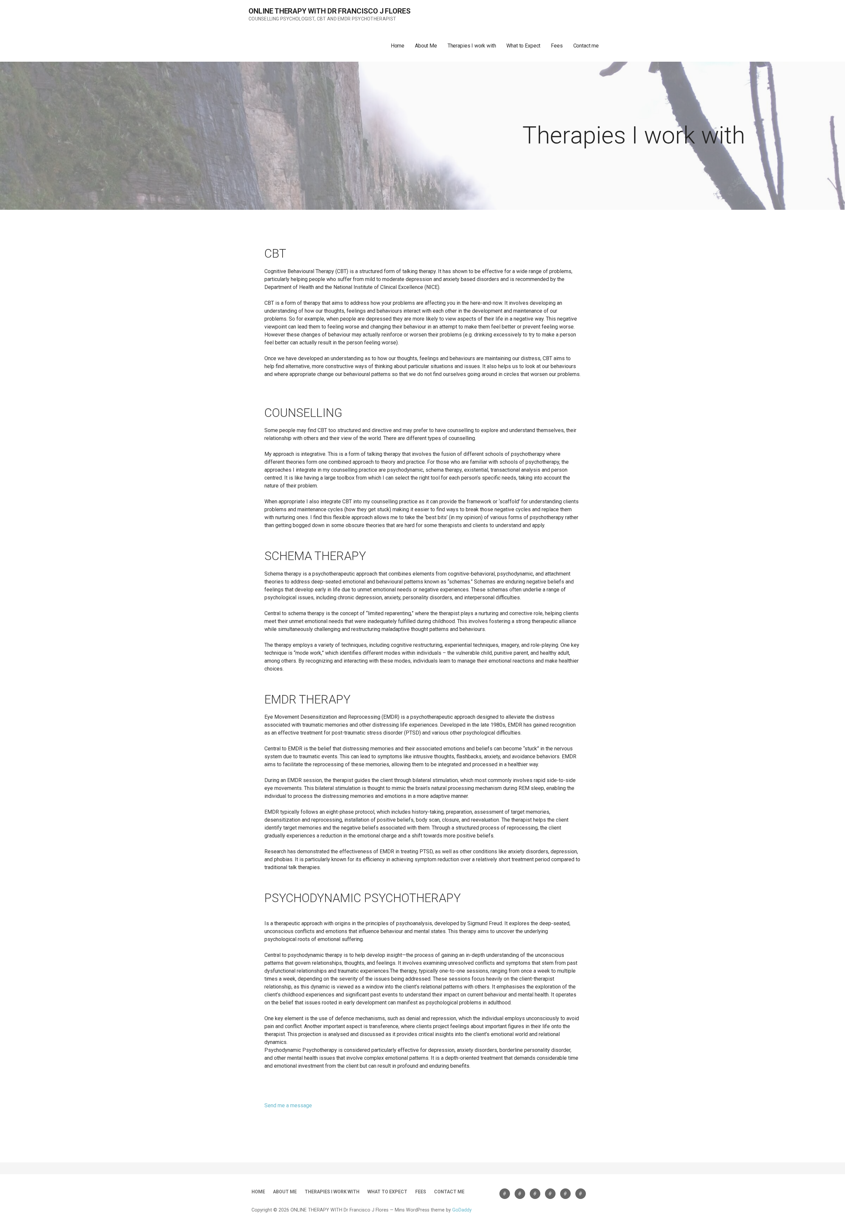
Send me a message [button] (288, 1105)
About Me (426, 46)
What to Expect (523, 46)
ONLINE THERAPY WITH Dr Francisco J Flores (329, 11)
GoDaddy (462, 1210)
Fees (556, 46)
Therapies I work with (472, 46)
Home (397, 46)
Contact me (586, 46)
